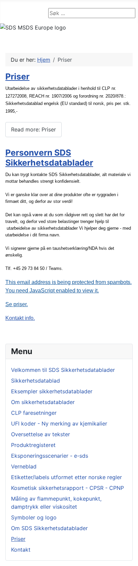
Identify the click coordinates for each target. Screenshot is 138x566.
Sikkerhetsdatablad (35, 380)
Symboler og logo (34, 517)
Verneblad (24, 466)
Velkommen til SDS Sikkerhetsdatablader (63, 369)
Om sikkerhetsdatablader (43, 402)
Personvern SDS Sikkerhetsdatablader (49, 158)
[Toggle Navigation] (7, 13)
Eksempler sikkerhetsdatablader (51, 391)
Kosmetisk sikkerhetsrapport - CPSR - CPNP (67, 488)
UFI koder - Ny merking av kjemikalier (59, 423)
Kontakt (20, 549)
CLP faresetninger (34, 412)
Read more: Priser (33, 129)
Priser (18, 538)
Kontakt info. (20, 318)
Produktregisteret (33, 445)
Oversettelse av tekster (40, 434)
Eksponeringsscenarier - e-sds (49, 455)
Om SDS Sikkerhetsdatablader (49, 528)
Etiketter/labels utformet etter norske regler (66, 477)
